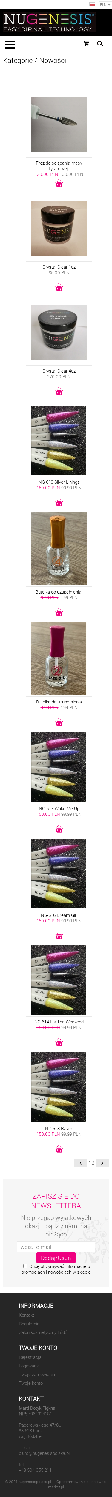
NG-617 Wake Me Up (59, 808)
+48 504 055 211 (35, 1470)
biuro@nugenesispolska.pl (44, 1453)
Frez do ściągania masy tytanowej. (59, 165)
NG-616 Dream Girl (59, 915)
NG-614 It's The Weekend (59, 1022)
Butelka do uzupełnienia (59, 702)
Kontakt (26, 1315)
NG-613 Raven (59, 1128)
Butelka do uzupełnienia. (59, 592)
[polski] (92, 4)
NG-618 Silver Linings (59, 482)
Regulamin (29, 1323)
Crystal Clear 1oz (59, 267)
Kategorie (18, 60)
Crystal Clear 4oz (59, 371)
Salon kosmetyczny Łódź (43, 1332)
